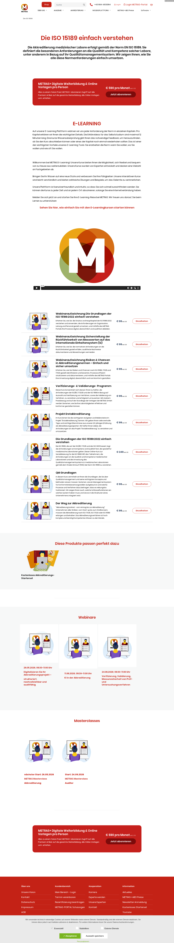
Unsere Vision (28, 892)
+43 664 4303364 (102, 4)
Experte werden (97, 897)
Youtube (127, 912)
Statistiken (84, 929)
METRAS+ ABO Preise (126, 10)
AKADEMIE (58, 10)
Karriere (93, 892)
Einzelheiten (142, 321)
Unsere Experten (97, 902)
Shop (46, 4)
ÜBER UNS (41, 10)
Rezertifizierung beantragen (69, 902)
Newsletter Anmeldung (135, 902)
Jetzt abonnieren (120, 94)
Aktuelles (127, 892)
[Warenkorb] (151, 4)
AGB (23, 912)
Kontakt (25, 897)
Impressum (27, 907)
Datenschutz (28, 902)
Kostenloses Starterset (135, 907)
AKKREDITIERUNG (77, 10)
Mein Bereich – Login (65, 892)
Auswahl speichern (95, 936)
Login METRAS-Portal (136, 4)
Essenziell (58, 929)
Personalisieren (83, 941)
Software (145, 10)
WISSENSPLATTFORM (100, 10)
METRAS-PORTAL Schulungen (70, 907)
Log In (118, 5)
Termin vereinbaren (65, 897)
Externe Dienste (112, 929)
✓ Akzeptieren (70, 936)
